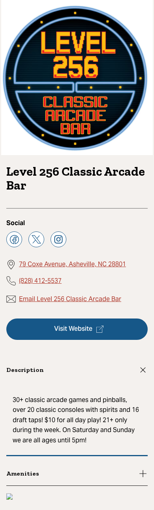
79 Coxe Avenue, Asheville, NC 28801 (72, 264)
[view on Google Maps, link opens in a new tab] (9, 497)
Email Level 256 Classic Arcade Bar (70, 299)
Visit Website (73, 329)
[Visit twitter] (36, 239)
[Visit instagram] (58, 239)
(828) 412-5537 (40, 281)
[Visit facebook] (14, 239)
